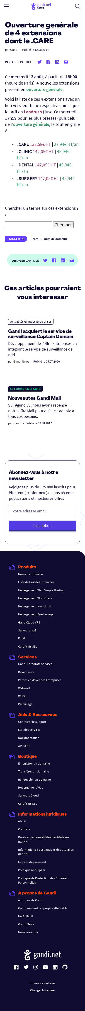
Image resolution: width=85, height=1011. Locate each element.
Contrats (24, 829)
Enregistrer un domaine (34, 763)
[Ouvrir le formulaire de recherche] (78, 6)
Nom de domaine (56, 239)
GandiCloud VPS (29, 622)
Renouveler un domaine (34, 779)
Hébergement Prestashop (35, 614)
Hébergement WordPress (35, 598)
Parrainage (25, 704)
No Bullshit (25, 916)
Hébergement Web (30, 787)
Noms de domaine (30, 574)
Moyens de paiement (32, 862)
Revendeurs (26, 672)
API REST (24, 746)
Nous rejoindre (28, 932)
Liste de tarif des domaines (36, 582)
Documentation (28, 738)
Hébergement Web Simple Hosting (41, 590)
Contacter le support (32, 722)
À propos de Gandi (30, 900)
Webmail (24, 688)
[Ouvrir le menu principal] (6, 6)
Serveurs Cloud (28, 795)
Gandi (14, 50)
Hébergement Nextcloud (34, 606)
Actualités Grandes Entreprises (30, 321)
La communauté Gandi (25, 389)
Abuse (22, 821)
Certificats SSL (27, 646)
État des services (29, 730)
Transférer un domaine (33, 771)
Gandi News (21, 361)
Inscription (42, 525)
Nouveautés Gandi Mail (35, 398)
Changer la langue (42, 990)
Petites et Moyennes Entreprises (39, 680)
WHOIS (22, 696)
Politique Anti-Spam (31, 870)
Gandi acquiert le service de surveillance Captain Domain (40, 334)
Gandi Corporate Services (35, 664)
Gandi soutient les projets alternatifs (42, 908)
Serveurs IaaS (27, 630)
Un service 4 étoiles (42, 983)
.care (35, 239)
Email (22, 638)
